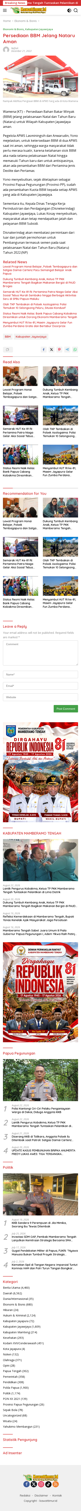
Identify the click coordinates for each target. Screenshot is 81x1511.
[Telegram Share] (67, 350)
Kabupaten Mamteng (16, 1332)
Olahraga (9, 1360)
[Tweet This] (51, 350)
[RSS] (55, 1484)
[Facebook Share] (44, 350)
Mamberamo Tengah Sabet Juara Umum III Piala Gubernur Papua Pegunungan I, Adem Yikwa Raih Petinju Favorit (39, 932)
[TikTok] (48, 1484)
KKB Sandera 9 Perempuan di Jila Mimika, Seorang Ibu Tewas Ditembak (39, 1224)
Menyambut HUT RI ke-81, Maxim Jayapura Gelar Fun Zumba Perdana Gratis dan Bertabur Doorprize (37, 324)
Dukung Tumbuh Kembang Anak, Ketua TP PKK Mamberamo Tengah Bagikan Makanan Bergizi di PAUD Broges (39, 282)
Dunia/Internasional (15, 1299)
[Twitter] (34, 1484)
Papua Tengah (12, 1371)
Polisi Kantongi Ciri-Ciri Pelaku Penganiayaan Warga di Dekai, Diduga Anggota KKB (41, 1110)
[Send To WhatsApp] (75, 350)
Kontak (57, 1495)
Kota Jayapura (12, 1349)
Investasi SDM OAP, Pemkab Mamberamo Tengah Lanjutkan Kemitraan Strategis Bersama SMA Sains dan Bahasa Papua (44, 1238)
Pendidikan (10, 1382)
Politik (7, 1393)
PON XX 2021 (11, 1399)
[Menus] (5, 10)
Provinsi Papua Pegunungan (21, 1404)
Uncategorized (12, 1415)
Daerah (7, 1293)
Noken (7, 1354)
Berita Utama (11, 1287)
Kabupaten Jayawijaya (39, 29)
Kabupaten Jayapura (16, 1321)
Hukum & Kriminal (14, 1315)
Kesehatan (10, 1338)
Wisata (7, 1421)
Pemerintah (10, 1376)
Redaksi (25, 1495)
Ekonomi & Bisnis (13, 29)
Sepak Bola (10, 1410)
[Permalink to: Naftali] (6, 49)
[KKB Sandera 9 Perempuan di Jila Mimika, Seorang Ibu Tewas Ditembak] (40, 1194)
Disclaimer (41, 1495)
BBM (8, 336)
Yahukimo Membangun (17, 1426)
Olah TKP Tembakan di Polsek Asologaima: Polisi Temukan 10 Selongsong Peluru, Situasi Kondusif (34, 306)
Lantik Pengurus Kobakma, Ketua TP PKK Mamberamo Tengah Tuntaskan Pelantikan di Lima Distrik (39, 890)
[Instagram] (41, 1484)
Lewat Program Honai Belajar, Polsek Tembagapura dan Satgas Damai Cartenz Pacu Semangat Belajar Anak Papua (40, 270)
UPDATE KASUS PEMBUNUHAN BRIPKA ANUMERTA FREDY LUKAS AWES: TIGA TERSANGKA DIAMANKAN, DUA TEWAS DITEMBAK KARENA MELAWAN (43, 1152)
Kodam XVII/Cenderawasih (20, 1343)
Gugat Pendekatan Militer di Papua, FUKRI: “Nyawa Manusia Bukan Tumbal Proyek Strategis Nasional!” (45, 1252)
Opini (6, 1365)
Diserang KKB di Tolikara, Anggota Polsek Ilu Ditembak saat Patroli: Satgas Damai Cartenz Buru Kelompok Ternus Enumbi (42, 1138)
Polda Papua (11, 1387)
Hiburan (8, 1310)
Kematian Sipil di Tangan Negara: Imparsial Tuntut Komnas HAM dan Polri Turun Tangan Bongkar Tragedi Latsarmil (44, 1266)
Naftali (14, 48)
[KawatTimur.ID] (27, 10)
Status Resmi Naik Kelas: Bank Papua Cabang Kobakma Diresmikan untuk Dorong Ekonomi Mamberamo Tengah (40, 315)
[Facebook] (26, 1484)
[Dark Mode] (69, 10)
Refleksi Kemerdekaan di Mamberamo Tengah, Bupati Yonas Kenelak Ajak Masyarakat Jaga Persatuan (38, 918)
